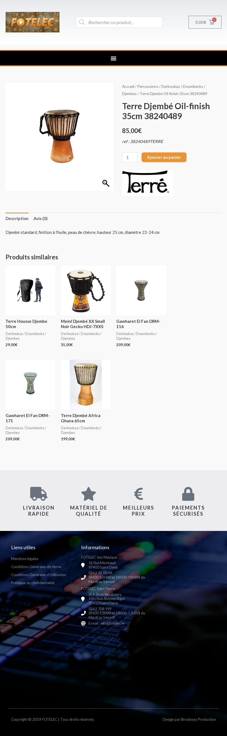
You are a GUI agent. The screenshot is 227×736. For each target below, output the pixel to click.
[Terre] (147, 183)
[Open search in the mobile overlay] (119, 22)
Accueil (128, 86)
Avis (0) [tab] (40, 218)
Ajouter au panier (164, 157)
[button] (113, 58)
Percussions (147, 86)
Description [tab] (17, 218)
